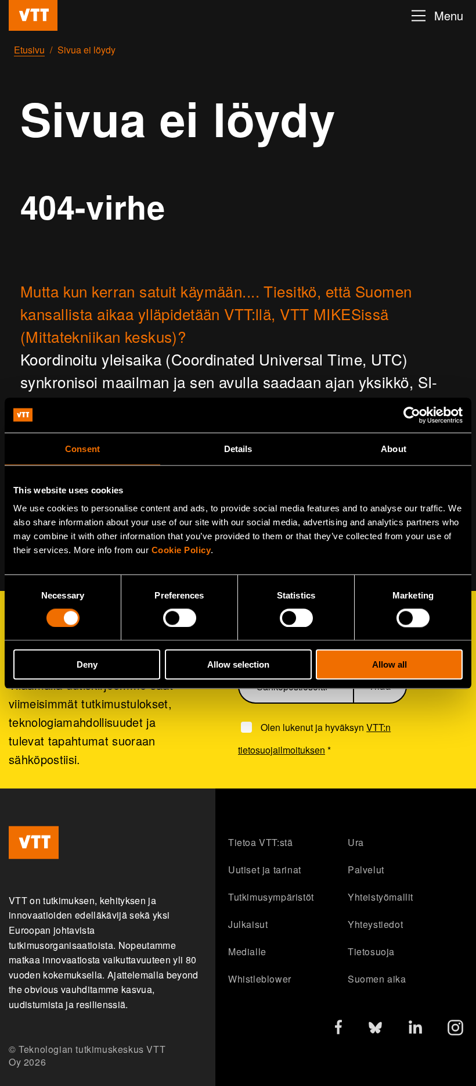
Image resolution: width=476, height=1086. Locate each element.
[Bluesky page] (375, 1030)
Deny (87, 664)
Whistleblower (259, 978)
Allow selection (238, 664)
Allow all (389, 664)
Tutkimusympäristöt (271, 897)
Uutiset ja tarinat (264, 869)
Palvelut (366, 869)
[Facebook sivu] (338, 1029)
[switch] (179, 617)
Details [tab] (238, 448)
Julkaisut (248, 924)
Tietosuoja (371, 951)
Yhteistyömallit (380, 897)
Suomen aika (377, 978)
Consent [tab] (82, 448)
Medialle (247, 951)
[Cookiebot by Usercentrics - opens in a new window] (412, 415)
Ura (356, 842)
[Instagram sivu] (455, 1030)
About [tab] (393, 448)
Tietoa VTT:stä (260, 842)
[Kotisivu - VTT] (33, 15)
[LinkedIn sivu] (415, 1028)
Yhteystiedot (375, 924)
